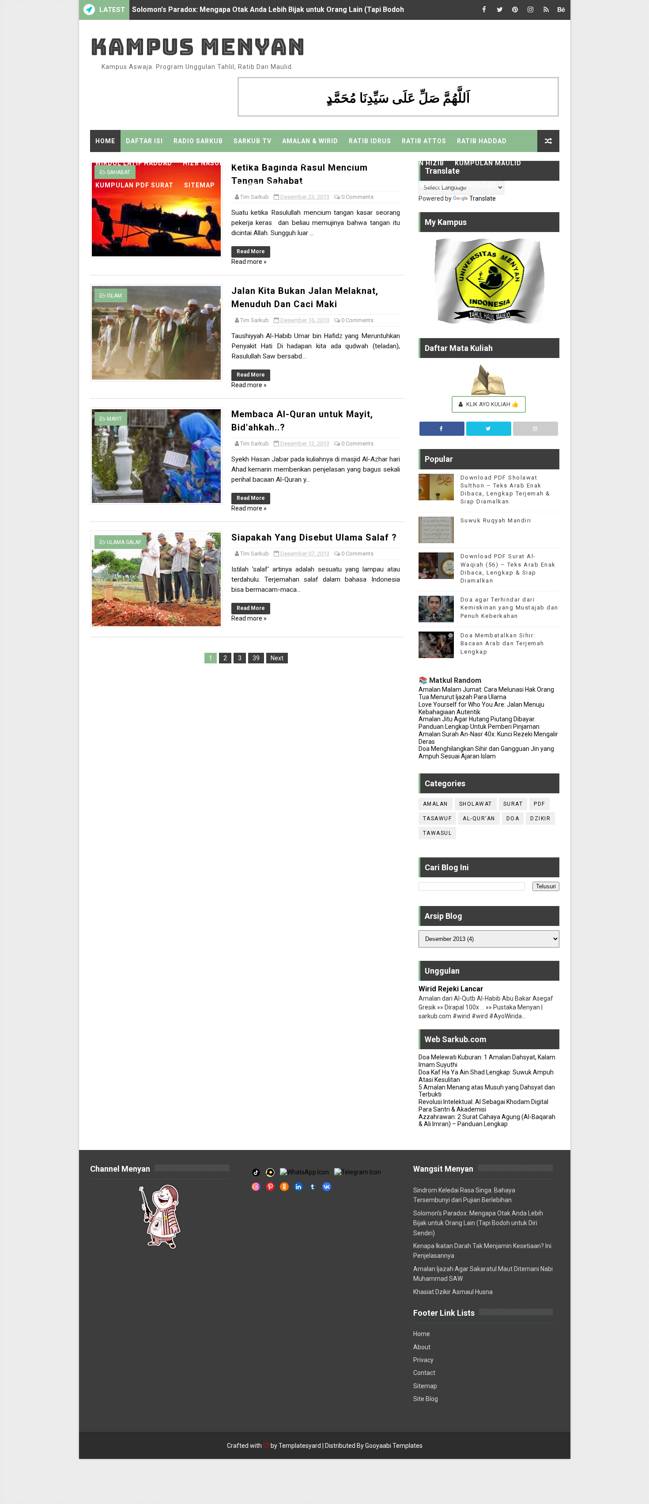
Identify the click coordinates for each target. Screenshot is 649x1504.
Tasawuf (437, 818)
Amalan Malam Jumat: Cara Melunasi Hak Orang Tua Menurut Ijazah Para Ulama (486, 693)
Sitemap (199, 185)
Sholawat (475, 804)
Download (476, 185)
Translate (482, 198)
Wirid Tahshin (349, 163)
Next (277, 658)
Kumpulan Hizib (414, 163)
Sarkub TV (253, 141)
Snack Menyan (420, 185)
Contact (424, 1372)
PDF (539, 804)
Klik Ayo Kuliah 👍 (492, 404)
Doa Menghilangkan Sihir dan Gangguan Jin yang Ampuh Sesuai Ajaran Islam (486, 752)
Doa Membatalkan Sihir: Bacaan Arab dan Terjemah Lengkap (502, 643)
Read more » (249, 261)
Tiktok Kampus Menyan (341, 185)
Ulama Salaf (124, 542)
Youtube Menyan (256, 185)
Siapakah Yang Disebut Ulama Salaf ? (314, 537)
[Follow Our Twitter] (488, 429)
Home (105, 141)
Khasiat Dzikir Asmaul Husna (453, 1291)
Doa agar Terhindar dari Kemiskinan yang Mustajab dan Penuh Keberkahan (509, 607)
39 (256, 658)
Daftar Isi (144, 141)
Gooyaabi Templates (394, 1445)
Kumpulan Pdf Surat (134, 185)
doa (513, 818)
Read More (251, 251)
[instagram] (530, 10)
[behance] (561, 10)
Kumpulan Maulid (488, 163)
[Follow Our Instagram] (535, 429)
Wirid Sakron (288, 163)
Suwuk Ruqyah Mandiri (496, 520)
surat (513, 804)
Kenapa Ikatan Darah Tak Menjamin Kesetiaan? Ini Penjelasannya (239, 10)
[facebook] (484, 10)
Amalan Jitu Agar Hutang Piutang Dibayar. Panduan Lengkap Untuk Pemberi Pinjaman (479, 723)
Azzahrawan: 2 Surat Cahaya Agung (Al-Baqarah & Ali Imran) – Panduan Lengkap (487, 1120)
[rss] (546, 10)
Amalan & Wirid (310, 141)
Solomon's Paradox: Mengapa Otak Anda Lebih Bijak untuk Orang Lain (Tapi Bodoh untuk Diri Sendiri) (478, 1223)
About (421, 1347)
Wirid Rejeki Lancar (451, 989)
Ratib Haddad (482, 141)
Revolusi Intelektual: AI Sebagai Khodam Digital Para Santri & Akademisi (483, 1105)
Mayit (114, 419)
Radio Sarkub (198, 141)
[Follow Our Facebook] (441, 429)
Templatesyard (300, 1445)
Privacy (423, 1359)
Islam (114, 296)
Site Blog (425, 1398)
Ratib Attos (424, 141)
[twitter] (499, 10)
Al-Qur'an (479, 818)
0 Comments (357, 197)
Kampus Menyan (198, 46)
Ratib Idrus (370, 141)
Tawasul (437, 833)
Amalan (435, 804)
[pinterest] (515, 10)
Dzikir (540, 818)
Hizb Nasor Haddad (218, 163)
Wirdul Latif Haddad (133, 163)
